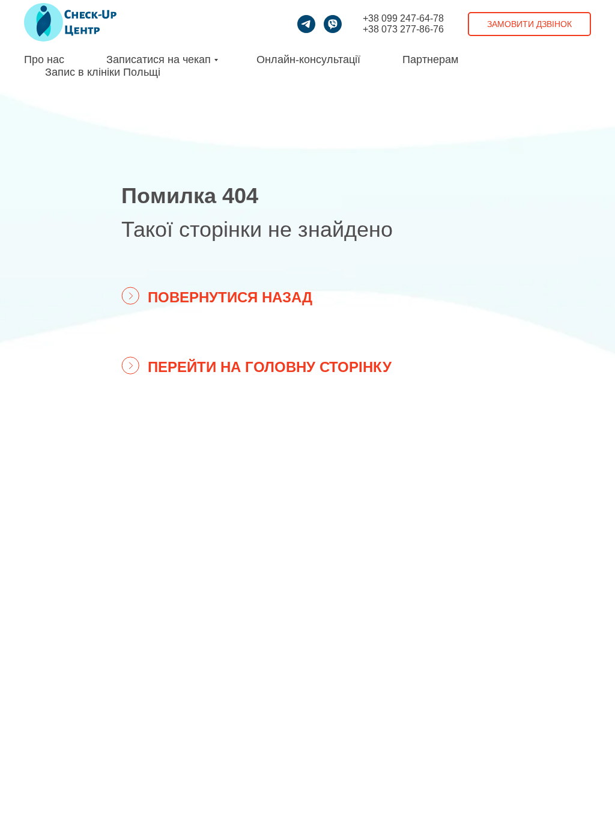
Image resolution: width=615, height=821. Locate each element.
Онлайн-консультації (308, 59)
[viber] (333, 24)
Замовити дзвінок (529, 24)
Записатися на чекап (158, 59)
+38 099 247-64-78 (403, 18)
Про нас (44, 59)
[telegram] (306, 24)
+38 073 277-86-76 (403, 29)
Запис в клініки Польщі (102, 72)
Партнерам (430, 59)
